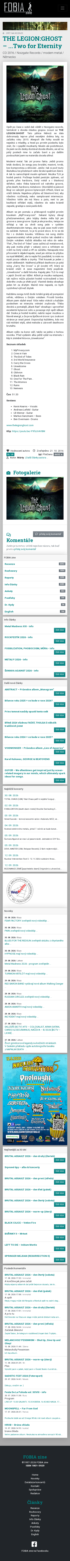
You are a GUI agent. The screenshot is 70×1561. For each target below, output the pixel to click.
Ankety (35, 1523)
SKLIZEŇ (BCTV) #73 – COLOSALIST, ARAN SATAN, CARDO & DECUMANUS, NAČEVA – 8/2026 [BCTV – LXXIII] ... (32, 1028)
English (35, 1534)
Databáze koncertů (35, 1482)
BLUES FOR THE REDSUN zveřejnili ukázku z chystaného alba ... (34, 940)
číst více (60, 630)
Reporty (35, 1515)
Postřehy (35, 1526)
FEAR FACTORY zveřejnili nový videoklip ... (27, 919)
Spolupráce (35, 1489)
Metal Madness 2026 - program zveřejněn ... (28, 962)
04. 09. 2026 (11, 825)
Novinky (35, 1478)
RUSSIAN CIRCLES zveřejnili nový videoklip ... (28, 995)
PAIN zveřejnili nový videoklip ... (21, 929)
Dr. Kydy (35, 1530)
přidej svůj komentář (50, 534)
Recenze (35, 1508)
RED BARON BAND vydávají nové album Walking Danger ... (34, 983)
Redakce (35, 1493)
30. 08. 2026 (11, 795)
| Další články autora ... (36, 457)
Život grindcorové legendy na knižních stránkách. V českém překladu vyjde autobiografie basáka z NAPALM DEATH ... (31, 1045)
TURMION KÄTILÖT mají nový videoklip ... (26, 972)
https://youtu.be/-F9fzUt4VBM (28, 431)
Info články (35, 1519)
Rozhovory (35, 1511)
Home (35, 1474)
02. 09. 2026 (11, 805)
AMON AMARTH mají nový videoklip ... (25, 1005)
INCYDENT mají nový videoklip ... (22, 1015)
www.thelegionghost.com (20, 425)
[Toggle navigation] (62, 8)
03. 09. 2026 (11, 815)
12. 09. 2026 (11, 855)
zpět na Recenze (14, 33)
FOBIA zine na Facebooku (35, 1550)
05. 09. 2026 (11, 835)
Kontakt (35, 1486)
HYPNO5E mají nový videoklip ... (21, 952)
